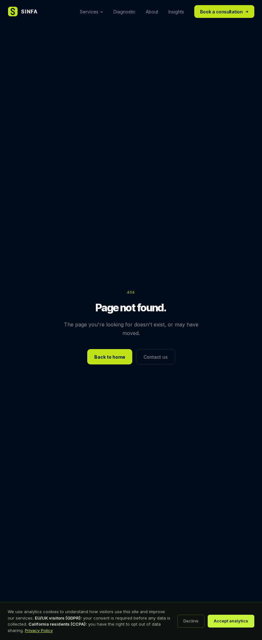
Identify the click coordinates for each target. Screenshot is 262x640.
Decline (190, 620)
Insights (176, 11)
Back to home (109, 357)
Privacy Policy (39, 630)
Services (89, 11)
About (152, 11)
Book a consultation (221, 11)
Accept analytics (231, 620)
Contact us (155, 357)
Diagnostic (124, 11)
